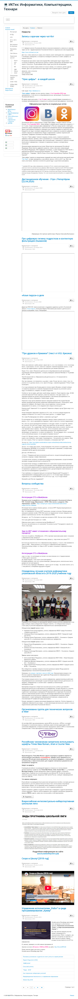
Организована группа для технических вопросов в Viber (47, 710)
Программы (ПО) (13, 49)
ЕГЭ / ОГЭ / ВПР (13, 41)
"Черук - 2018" (27, 970)
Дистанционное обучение (14, 45)
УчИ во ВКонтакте (13, 116)
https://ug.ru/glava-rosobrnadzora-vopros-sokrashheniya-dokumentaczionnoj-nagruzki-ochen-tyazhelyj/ (46, 443)
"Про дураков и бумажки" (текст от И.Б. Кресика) (47, 353)
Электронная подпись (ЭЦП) (14, 77)
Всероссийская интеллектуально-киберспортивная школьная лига (48, 802)
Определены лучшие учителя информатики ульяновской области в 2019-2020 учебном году (46, 572)
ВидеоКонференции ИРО (13, 113)
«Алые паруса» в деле (33, 295)
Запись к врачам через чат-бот (38, 36)
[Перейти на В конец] (42, 987)
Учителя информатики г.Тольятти (11, 119)
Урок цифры (26, 93)
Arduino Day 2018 (28, 980)
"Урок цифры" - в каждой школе (38, 79)
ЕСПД (12, 34)
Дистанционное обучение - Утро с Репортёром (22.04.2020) (46, 180)
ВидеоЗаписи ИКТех (11, 110)
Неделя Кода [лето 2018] (30, 960)
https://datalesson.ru (34, 91)
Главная (7, 28)
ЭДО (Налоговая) (16, 71)
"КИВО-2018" (26, 963)
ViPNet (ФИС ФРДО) (13, 85)
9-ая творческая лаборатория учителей (34, 973)
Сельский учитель (28, 966)
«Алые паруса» (31, 309)
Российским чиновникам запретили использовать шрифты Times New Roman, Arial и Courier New (48, 742)
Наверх (72, 995)
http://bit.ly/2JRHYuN (60, 947)
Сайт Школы (13, 53)
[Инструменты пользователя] (71, 41)
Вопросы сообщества (32, 483)
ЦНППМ (10, 123)
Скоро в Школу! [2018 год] (35, 858)
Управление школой (13, 57)
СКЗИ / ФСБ (13, 82)
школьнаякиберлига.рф (48, 853)
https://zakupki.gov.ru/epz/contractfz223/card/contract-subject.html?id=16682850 (44, 504)
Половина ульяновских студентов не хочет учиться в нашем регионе (43, 956)
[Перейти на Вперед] (38, 987)
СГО (11, 37)
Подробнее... (28, 797)
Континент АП (15, 62)
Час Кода (25, 159)
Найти (71, 12)
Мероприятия (9, 88)
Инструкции (13, 32)
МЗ (15, 67)
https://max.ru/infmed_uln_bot (30, 52)
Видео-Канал (9, 90)
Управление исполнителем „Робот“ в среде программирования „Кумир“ (44, 909)
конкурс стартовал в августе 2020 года (42, 673)
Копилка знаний (9, 29)
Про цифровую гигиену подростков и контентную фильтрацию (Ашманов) (47, 239)
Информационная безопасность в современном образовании (40, 976)
